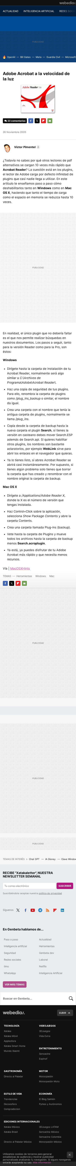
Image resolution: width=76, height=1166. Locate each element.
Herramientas (24, 576)
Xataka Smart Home (14, 1046)
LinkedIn (62, 909)
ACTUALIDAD (10, 11)
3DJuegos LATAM (49, 1126)
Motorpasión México (50, 1141)
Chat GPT (34, 859)
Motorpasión (46, 1076)
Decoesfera (10, 1104)
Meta (38, 57)
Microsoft (70, 57)
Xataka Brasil (11, 1131)
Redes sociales (12, 959)
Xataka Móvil (11, 1036)
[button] (26, 147)
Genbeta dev (46, 952)
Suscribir (65, 885)
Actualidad (45, 939)
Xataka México (12, 1126)
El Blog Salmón (47, 1099)
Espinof (43, 1058)
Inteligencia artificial (15, 946)
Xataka (7, 1031)
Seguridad (10, 952)
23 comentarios (16, 120)
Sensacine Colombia (50, 1136)
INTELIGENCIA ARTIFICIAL (39, 11)
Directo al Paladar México (18, 1141)
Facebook (30, 120)
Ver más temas (15, 984)
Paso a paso (11, 939)
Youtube (33, 909)
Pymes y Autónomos (50, 1104)
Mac (51, 576)
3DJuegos (44, 1031)
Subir (62, 1012)
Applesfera (10, 1041)
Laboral (43, 959)
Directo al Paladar (13, 1076)
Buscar (71, 998)
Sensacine (44, 1053)
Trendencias (10, 1099)
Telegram (40, 909)
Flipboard (43, 120)
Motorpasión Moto (49, 1081)
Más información (42, 1162)
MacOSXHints (20, 568)
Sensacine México (49, 1131)
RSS (47, 909)
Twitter (37, 120)
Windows (40, 576)
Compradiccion (12, 1109)
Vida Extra (44, 1036)
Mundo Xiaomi (11, 1050)
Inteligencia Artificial (50, 973)
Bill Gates (25, 57)
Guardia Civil (53, 57)
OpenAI (11, 57)
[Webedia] (67, 3)
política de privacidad (50, 893)
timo (6, 966)
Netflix (43, 966)
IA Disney (50, 859)
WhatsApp (10, 973)
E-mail (49, 120)
